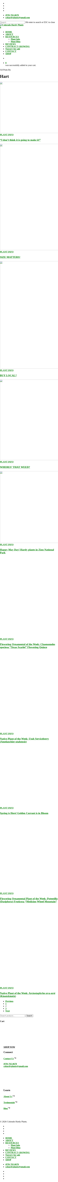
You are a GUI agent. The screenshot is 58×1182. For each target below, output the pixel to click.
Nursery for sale (12, 1155)
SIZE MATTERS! (10, 257)
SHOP (8, 1160)
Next (7, 1011)
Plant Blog (15, 1148)
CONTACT (10, 1157)
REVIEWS (10, 1150)
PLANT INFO (6, 135)
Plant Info (15, 1145)
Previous (9, 1001)
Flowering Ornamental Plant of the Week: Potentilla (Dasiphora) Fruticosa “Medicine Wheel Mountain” (29, 900)
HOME (8, 1138)
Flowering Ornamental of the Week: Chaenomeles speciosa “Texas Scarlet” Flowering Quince (27, 646)
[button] (9, 1047)
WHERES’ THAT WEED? (15, 467)
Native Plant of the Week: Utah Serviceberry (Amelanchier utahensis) (24, 740)
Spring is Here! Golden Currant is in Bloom (24, 813)
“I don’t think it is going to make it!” (20, 140)
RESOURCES (12, 1143)
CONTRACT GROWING (17, 1152)
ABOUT (9, 1140)
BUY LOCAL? (8, 375)
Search (29, 1016)
